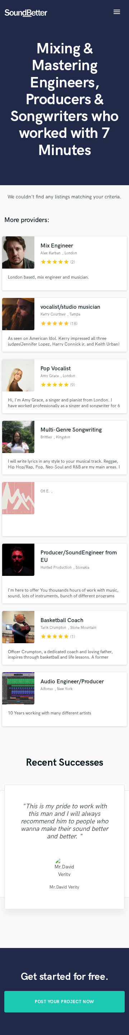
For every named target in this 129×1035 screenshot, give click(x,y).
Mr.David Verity (64, 887)
